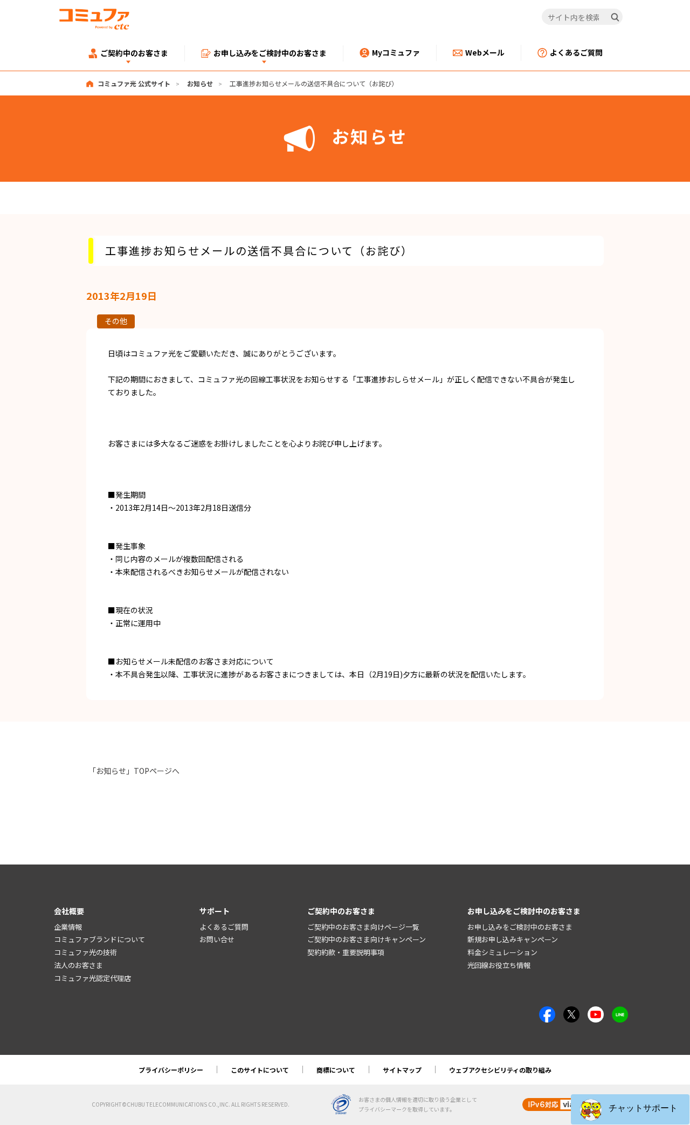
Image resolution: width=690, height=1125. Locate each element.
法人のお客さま (78, 965)
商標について (335, 1069)
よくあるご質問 (224, 927)
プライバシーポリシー (171, 1069)
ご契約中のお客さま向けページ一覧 (363, 927)
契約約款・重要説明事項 (345, 952)
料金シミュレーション (502, 952)
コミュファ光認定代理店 (92, 978)
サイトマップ (402, 1069)
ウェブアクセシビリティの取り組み (500, 1069)
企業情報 (68, 927)
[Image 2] (571, 1012)
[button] (630, 1109)
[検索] (615, 17)
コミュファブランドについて (99, 939)
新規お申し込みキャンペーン (512, 939)
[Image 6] (620, 1012)
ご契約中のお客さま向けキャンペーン (366, 939)
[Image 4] (596, 1012)
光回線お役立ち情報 (498, 965)
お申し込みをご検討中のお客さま (519, 927)
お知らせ (200, 83)
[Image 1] (547, 1012)
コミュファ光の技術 (85, 952)
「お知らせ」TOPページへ (134, 770)
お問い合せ (216, 939)
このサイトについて (260, 1069)
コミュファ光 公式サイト (134, 83)
